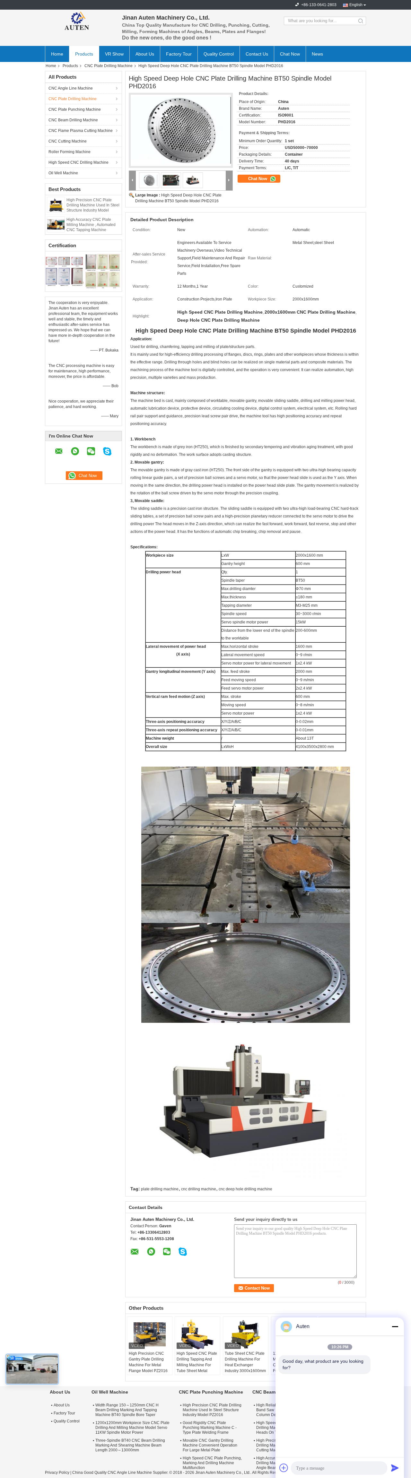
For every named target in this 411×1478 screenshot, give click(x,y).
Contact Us (257, 54)
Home (57, 54)
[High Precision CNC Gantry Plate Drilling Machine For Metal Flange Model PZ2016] (149, 1334)
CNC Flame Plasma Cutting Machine (80, 130)
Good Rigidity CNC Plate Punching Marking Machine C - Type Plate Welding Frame (210, 1428)
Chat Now (290, 54)
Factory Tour (179, 54)
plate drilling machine (160, 1189)
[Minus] (395, 1326)
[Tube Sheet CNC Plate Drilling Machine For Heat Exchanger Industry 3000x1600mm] (245, 1334)
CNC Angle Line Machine (70, 88)
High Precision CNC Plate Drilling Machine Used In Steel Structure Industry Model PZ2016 (212, 1410)
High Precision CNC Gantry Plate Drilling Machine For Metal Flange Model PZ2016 (148, 1362)
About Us (145, 54)
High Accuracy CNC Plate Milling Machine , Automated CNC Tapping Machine (91, 224)
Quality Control (219, 54)
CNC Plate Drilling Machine (108, 66)
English (356, 5)
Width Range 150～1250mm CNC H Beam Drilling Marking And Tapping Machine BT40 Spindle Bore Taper (127, 1410)
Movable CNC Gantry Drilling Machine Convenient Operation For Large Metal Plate (210, 1445)
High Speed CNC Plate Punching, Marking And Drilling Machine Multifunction (212, 1463)
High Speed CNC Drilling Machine (78, 162)
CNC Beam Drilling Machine (73, 120)
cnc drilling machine (198, 1189)
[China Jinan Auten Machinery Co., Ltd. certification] (64, 270)
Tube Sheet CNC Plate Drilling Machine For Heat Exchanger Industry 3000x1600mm (245, 1362)
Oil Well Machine (63, 173)
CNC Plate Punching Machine (74, 109)
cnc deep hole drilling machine (245, 1189)
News (317, 54)
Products (84, 54)
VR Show (114, 54)
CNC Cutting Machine (67, 141)
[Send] (395, 1468)
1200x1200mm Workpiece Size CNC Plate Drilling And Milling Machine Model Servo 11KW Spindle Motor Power (132, 1428)
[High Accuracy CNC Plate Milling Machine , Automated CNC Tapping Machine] (56, 224)
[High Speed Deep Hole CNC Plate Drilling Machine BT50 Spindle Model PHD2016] (181, 130)
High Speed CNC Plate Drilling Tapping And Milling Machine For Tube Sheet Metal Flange (197, 1365)
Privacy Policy (57, 1472)
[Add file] (283, 1468)
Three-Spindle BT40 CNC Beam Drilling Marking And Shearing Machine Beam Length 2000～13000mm (130, 1445)
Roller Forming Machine (69, 152)
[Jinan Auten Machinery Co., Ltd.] (80, 20)
